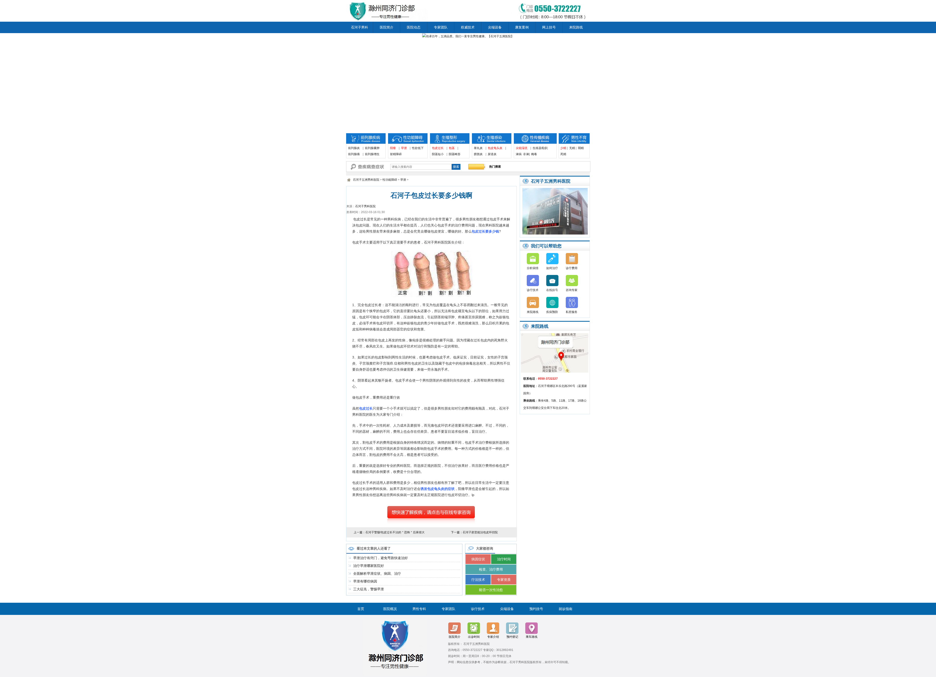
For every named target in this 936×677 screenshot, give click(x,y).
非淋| (526, 154)
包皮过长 (438, 148)
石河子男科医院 (365, 206)
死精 (564, 154)
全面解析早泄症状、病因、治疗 (377, 573)
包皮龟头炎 (495, 148)
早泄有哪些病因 (365, 581)
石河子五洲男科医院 (366, 179)
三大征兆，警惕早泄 (368, 589)
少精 (563, 148)
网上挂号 (549, 27)
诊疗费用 (571, 268)
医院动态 (413, 27)
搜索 (456, 167)
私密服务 (571, 312)
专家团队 (441, 27)
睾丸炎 (478, 148)
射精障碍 (396, 154)
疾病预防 (552, 312)
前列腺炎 (354, 148)
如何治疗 (552, 268)
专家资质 (504, 580)
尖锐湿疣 (521, 148)
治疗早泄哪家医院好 (368, 566)
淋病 (519, 154)
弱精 (581, 148)
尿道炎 (492, 154)
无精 (572, 148)
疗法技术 (478, 580)
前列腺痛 (354, 154)
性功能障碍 (389, 179)
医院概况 (390, 609)
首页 (360, 609)
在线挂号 (552, 290)
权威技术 (468, 27)
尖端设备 (495, 27)
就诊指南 (565, 609)
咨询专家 (571, 290)
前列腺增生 (372, 154)
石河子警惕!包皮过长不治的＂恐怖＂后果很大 (395, 532)
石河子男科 (359, 27)
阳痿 (393, 148)
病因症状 (478, 559)
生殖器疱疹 (540, 148)
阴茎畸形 (454, 154)
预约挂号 (536, 609)
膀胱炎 (478, 154)
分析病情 (532, 268)
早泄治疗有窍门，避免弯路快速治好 (380, 558)
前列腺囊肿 (372, 148)
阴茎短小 (438, 154)
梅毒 (534, 154)
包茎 (452, 148)
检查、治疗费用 (491, 569)
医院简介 (386, 27)
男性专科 (419, 609)
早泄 (404, 148)
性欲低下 (418, 148)
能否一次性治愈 (491, 590)
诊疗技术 (532, 290)
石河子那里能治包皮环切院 (480, 532)
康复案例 (522, 27)
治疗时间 (504, 559)
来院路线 (576, 27)
